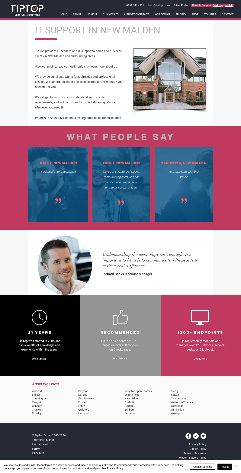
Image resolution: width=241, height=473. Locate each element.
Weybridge (177, 405)
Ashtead (37, 391)
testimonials (77, 66)
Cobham (37, 405)
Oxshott (129, 402)
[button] (77, 14)
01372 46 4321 (135, 5)
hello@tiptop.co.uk (159, 5)
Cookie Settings (202, 466)
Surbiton (130, 413)
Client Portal (181, 5)
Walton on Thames (182, 402)
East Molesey (86, 398)
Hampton (83, 413)
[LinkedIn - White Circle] (196, 436)
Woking (175, 413)
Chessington (39, 398)
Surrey (174, 391)
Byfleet (36, 394)
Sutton (175, 394)
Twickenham (178, 398)
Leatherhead (132, 394)
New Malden (132, 398)
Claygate (37, 402)
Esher (81, 405)
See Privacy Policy (112, 468)
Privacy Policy (197, 444)
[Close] (236, 466)
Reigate (129, 405)
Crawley (36, 413)
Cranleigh (37, 409)
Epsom (82, 402)
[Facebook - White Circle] (188, 436)
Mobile (229, 5)
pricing (51, 66)
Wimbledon (177, 409)
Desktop (218, 5)
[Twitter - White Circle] (203, 436)
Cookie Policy (198, 448)
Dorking (82, 394)
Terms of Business (195, 453)
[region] (65, 265)
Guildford (83, 409)
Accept (225, 466)
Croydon (83, 391)
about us (111, 66)
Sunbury (129, 409)
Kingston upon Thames (138, 391)
